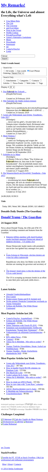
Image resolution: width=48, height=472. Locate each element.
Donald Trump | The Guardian (21, 217)
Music (8, 40)
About (10, 464)
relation (3, 407)
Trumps (13, 409)
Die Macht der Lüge (14, 373)
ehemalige (21, 409)
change (29, 404)
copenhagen (19, 404)
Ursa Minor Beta (13, 21)
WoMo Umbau (12, 33)
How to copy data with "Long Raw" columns (24, 384)
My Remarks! (13, 5)
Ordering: (7, 73)
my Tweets (5, 447)
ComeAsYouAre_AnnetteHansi (19, 318)
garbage (12, 404)
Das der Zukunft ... (14, 91)
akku (35, 404)
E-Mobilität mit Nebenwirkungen (19, 391)
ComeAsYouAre (13, 49)
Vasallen (28, 409)
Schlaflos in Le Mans (11, 154)
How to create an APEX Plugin (19, 382)
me (7, 47)
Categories (24, 80)
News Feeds (17, 83)
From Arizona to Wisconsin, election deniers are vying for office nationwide (25, 256)
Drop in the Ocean (13, 30)
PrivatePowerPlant (13, 35)
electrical (4, 409)
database (32, 407)
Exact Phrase (34, 71)
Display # (5, 87)
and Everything (12, 28)
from (8, 407)
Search (4, 59)
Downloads (10, 42)
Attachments (11, 80)
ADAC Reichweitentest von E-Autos (21, 389)
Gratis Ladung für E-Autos (17, 375)
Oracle (13, 407)
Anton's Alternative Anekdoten (18, 37)
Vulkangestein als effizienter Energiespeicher (24, 332)
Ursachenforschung (14, 394)
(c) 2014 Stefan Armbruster (12, 469)
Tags (40, 83)
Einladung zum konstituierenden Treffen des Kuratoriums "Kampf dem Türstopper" (24, 329)
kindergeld (4, 404)
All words (10, 71)
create (40, 404)
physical (25, 407)
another (19, 407)
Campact (9, 339)
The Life (9, 23)
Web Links (31, 83)
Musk (45, 409)
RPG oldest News (13, 337)
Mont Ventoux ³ (9, 136)
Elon (40, 409)
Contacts (35, 80)
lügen (38, 407)
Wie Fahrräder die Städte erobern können (19, 101)
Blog (4, 464)
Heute (36, 409)
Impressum (10, 44)
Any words (22, 71)
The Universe (11, 26)
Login (8, 51)
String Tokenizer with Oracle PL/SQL (21, 325)
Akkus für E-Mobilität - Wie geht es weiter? (23, 342)
